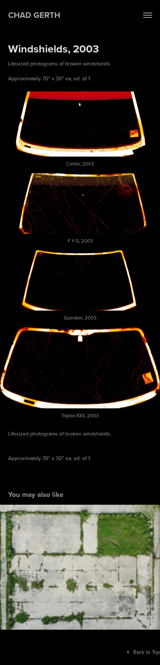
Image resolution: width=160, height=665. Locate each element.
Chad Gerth (34, 15)
